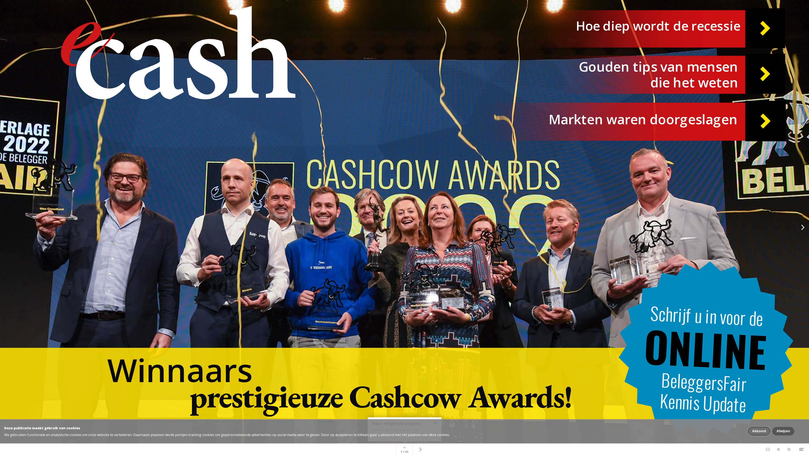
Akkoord (759, 431)
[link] (425, 387)
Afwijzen (783, 431)
